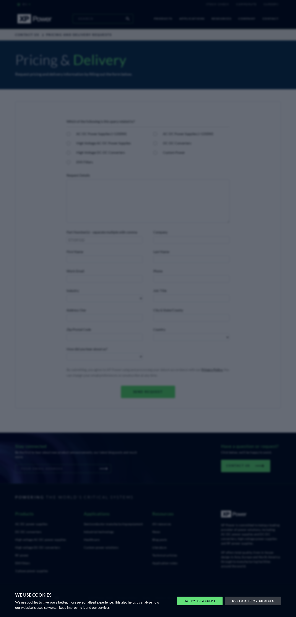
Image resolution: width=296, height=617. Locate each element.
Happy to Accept (200, 600)
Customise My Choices (253, 600)
